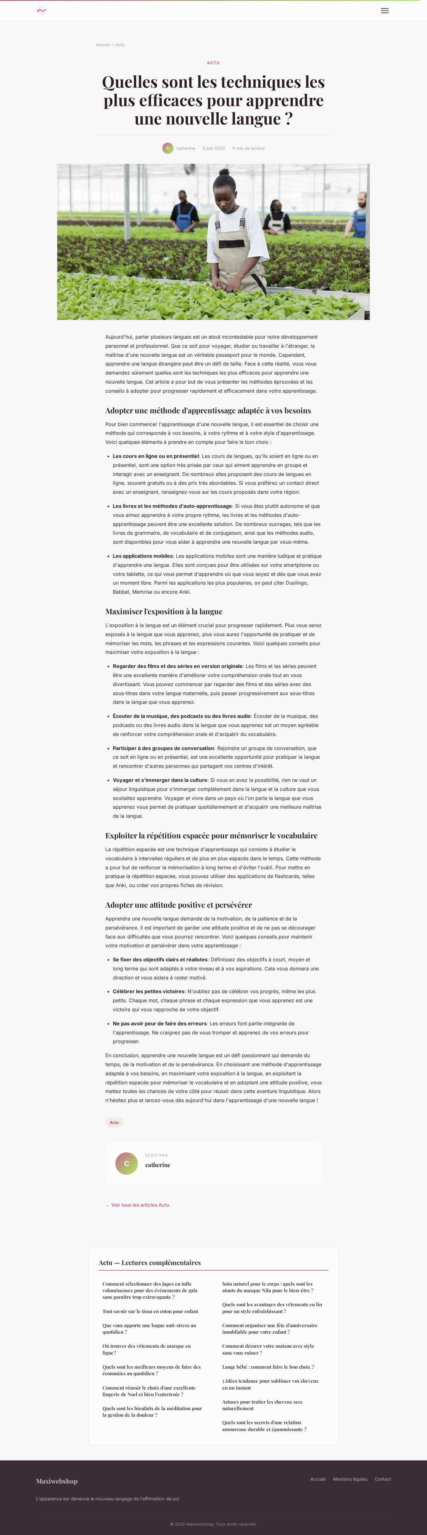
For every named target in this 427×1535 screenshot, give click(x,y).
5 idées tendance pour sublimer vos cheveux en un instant (270, 1384)
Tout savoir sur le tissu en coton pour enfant (150, 1311)
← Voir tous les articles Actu (137, 1205)
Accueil (103, 44)
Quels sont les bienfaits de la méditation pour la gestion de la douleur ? (152, 1411)
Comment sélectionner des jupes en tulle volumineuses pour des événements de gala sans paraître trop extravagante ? (150, 1290)
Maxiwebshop (57, 1480)
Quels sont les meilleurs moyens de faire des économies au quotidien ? (152, 1370)
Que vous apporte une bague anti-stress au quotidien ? (149, 1328)
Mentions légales (350, 1479)
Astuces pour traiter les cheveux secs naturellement (262, 1405)
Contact (383, 1479)
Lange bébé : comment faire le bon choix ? (268, 1367)
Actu (120, 44)
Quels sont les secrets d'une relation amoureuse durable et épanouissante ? (264, 1425)
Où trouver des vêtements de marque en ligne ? (147, 1349)
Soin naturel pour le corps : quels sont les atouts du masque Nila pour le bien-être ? (267, 1287)
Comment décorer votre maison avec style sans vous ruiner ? (268, 1349)
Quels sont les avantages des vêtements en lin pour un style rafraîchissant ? (272, 1307)
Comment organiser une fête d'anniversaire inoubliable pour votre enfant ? (270, 1328)
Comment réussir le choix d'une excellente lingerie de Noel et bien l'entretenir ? (149, 1391)
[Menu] (385, 11)
